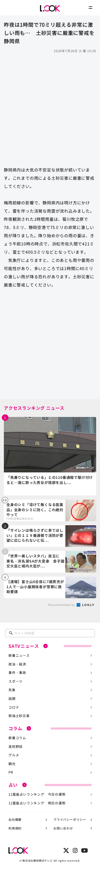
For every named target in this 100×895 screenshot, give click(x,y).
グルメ (13, 755)
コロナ (13, 707)
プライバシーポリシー (69, 819)
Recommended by (62, 605)
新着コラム (17, 737)
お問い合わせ (63, 828)
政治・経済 (17, 664)
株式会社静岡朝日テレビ (37, 860)
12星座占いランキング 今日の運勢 (37, 794)
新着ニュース (19, 655)
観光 (12, 763)
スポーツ (15, 681)
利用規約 (15, 828)
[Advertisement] (50, 107)
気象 (12, 689)
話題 (12, 698)
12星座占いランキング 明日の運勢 (37, 803)
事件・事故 (17, 672)
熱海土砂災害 (19, 715)
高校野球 (15, 746)
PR (10, 772)
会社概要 (15, 819)
